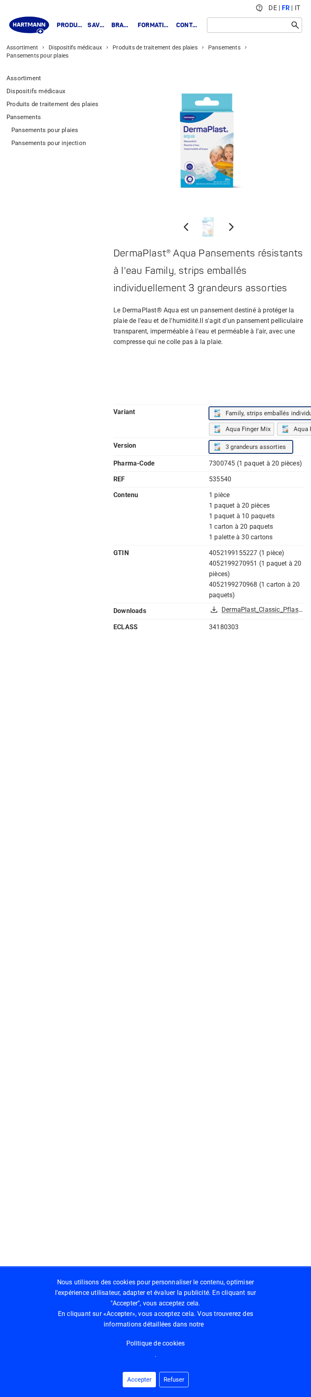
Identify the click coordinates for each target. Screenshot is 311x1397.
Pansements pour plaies (37, 55)
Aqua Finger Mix (248, 429)
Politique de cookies (155, 1343)
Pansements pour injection (48, 143)
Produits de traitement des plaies (155, 47)
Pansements (224, 47)
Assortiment (22, 47)
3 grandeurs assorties (256, 447)
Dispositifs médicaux (75, 47)
